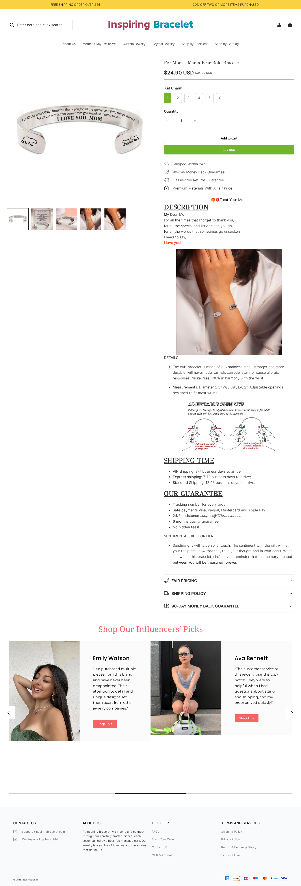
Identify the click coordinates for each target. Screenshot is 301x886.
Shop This (105, 724)
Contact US (159, 847)
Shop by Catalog (227, 44)
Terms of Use (230, 855)
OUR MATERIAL (162, 855)
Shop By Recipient (195, 44)
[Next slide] (292, 712)
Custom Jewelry (134, 44)
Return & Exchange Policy (238, 847)
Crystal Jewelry (164, 44)
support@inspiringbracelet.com (43, 831)
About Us (69, 44)
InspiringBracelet (30, 879)
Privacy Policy (230, 839)
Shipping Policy (231, 831)
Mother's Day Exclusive (99, 44)
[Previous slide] (8, 712)
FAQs (155, 831)
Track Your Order (163, 839)
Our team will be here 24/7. (40, 839)
